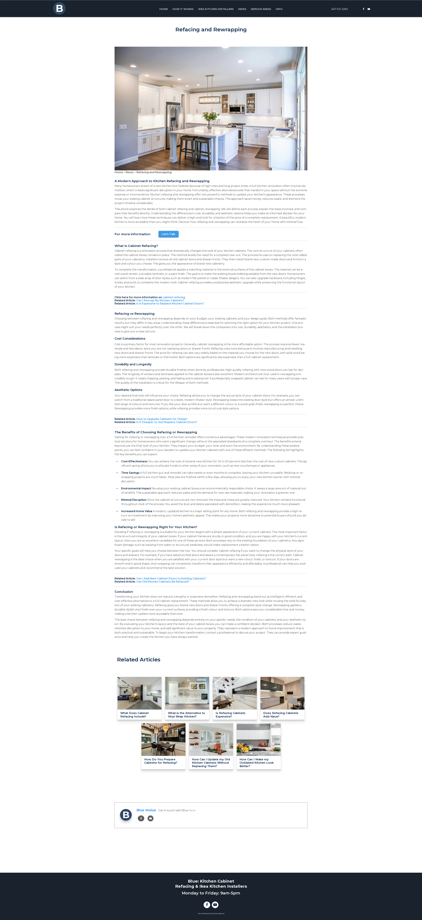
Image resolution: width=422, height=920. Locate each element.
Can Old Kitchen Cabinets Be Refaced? (162, 581)
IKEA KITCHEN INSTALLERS (216, 9)
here (192, 810)
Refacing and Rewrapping (154, 172)
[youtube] (150, 818)
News (130, 172)
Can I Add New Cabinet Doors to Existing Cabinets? (171, 578)
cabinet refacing (174, 297)
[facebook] (141, 818)
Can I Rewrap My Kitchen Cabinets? (160, 300)
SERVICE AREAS (261, 9)
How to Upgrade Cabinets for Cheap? (161, 419)
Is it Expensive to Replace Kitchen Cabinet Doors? (170, 303)
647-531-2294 (340, 9)
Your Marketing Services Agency (211, 913)
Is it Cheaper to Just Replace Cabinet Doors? (166, 422)
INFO (279, 9)
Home (119, 172)
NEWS (242, 9)
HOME (163, 9)
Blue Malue (146, 810)
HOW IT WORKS (183, 9)
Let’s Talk (168, 234)
